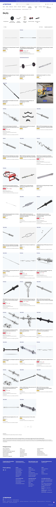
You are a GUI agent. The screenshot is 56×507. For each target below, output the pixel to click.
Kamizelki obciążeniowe (41, 453)
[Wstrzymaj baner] (51, 1)
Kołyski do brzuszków (23, 453)
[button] (43, 161)
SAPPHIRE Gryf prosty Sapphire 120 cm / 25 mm (10, 417)
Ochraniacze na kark (37, 22)
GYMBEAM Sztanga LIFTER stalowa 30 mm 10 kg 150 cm (45, 245)
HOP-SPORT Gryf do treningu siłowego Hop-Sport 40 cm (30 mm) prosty (44, 271)
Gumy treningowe (5, 453)
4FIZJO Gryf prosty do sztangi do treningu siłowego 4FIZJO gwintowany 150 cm (10, 388)
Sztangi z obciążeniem (18, 22)
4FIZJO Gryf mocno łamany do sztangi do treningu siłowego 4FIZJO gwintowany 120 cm (45, 156)
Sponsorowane (39, 83)
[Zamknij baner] (52, 1)
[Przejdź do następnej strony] (31, 427)
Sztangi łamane (5, 21)
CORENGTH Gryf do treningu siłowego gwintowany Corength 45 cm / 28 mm (26, 186)
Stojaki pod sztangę (25, 22)
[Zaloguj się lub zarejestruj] (50, 4)
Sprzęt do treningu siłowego (7, 452)
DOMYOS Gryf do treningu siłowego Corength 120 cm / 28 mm (45, 186)
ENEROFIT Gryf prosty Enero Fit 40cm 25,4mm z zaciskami (28, 360)
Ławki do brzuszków (40, 448)
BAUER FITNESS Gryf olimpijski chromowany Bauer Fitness (10, 101)
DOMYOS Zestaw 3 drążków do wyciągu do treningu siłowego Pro (27, 127)
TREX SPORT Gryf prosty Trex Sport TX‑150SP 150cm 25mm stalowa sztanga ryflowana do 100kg (44, 215)
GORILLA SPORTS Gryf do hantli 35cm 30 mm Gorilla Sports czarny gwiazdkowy (45, 330)
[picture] (11, 37)
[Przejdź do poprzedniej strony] (25, 427)
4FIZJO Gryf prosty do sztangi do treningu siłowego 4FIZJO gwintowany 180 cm (10, 330)
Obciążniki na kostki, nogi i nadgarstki (9, 451)
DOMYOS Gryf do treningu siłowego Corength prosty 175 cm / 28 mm (11, 76)
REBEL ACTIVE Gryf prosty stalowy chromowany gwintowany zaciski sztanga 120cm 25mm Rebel (44, 388)
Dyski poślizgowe (40, 451)
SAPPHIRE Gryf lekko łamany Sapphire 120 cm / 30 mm (45, 360)
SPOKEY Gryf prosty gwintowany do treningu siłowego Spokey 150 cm (11, 215)
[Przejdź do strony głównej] (7, 4)
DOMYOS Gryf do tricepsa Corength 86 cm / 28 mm (27, 245)
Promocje (40, 6)
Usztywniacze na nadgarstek (7, 456)
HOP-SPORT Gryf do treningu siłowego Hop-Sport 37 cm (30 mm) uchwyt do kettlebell (27, 300)
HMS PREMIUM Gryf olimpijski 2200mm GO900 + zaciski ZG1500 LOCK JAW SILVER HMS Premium (28, 48)
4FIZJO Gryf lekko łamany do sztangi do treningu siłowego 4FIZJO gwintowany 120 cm (11, 127)
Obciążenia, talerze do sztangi (12, 22)
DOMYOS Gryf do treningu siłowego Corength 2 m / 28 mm (11, 48)
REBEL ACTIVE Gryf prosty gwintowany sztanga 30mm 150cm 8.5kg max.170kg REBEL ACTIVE (45, 300)
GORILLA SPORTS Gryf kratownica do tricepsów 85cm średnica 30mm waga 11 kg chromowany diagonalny (27, 215)
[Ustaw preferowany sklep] (46, 4)
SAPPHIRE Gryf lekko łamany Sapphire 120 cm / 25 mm (28, 271)
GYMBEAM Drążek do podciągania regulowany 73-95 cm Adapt (11, 360)
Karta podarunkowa (49, 7)
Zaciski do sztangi (31, 21)
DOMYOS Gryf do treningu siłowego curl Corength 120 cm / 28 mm (27, 101)
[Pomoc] (48, 4)
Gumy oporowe (22, 451)
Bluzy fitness (22, 456)
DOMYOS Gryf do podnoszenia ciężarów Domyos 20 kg (27, 76)
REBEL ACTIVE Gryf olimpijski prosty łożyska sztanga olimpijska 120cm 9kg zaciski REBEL (11, 245)
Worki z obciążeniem (6, 448)
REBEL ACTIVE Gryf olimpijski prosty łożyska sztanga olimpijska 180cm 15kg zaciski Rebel (28, 156)
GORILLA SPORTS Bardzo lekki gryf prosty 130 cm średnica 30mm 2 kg (28, 388)
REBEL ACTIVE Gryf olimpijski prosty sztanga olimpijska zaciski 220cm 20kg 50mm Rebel (11, 156)
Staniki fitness (22, 452)
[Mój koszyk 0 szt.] (52, 4)
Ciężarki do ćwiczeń (40, 452)
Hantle (21, 448)
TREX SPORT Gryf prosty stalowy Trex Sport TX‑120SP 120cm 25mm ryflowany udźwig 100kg (10, 300)
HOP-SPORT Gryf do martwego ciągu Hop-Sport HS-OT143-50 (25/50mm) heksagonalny (11, 186)
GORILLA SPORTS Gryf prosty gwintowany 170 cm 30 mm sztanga (11, 271)
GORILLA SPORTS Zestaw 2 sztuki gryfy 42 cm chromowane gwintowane (28, 330)
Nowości (44, 6)
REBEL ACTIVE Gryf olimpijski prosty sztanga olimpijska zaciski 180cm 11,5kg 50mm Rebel (44, 127)
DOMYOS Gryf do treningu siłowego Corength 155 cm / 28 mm (45, 48)
